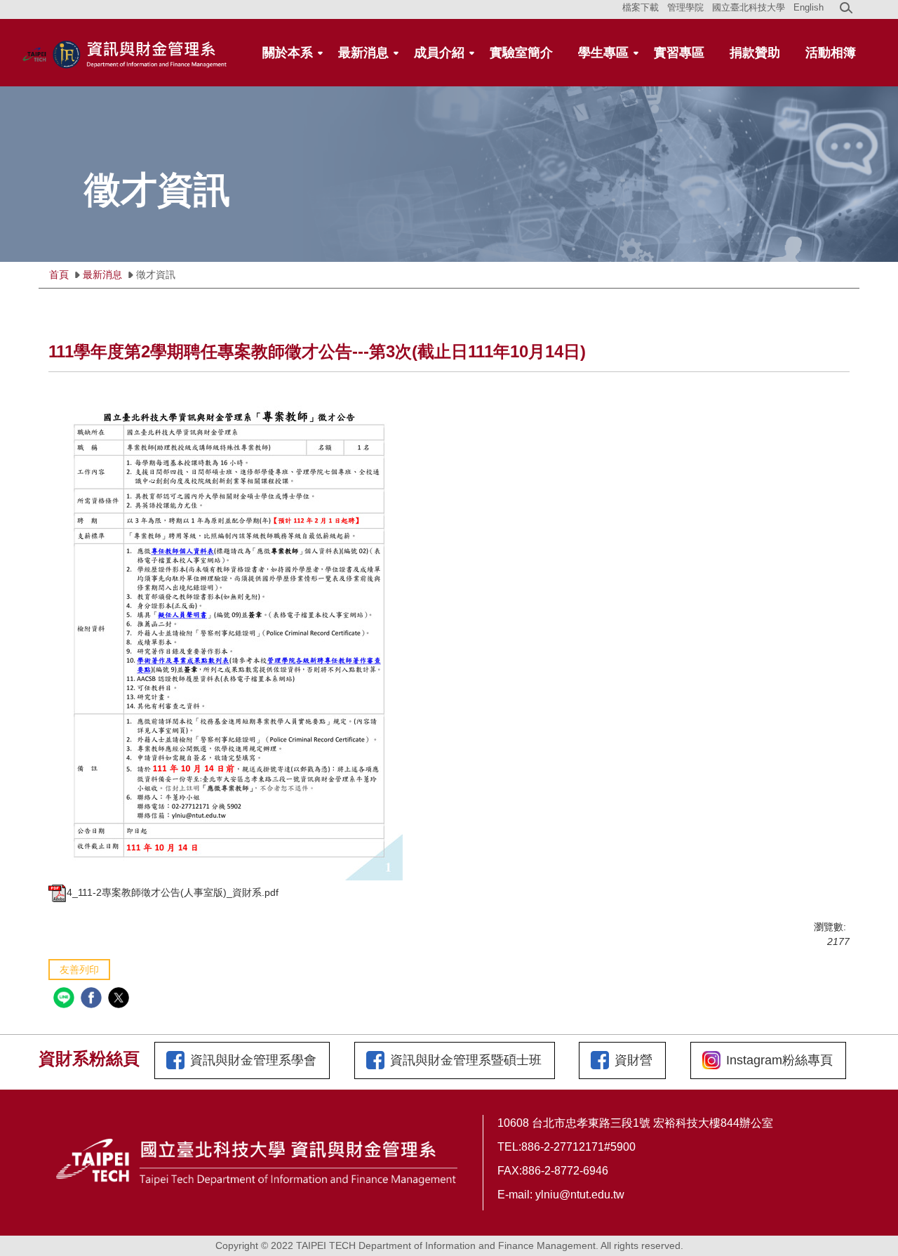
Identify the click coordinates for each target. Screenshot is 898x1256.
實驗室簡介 (521, 53)
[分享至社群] (65, 999)
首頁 (59, 274)
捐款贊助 (755, 53)
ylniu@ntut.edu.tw (579, 1195)
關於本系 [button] (287, 53)
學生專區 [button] (603, 53)
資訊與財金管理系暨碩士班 (466, 1060)
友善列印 (79, 969)
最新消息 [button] (363, 53)
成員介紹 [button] (439, 53)
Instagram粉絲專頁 (779, 1060)
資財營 (633, 1060)
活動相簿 (830, 53)
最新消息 (102, 274)
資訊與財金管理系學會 (253, 1060)
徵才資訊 (155, 274)
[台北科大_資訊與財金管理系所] (126, 52)
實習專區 (679, 53)
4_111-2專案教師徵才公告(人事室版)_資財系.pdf (173, 892)
